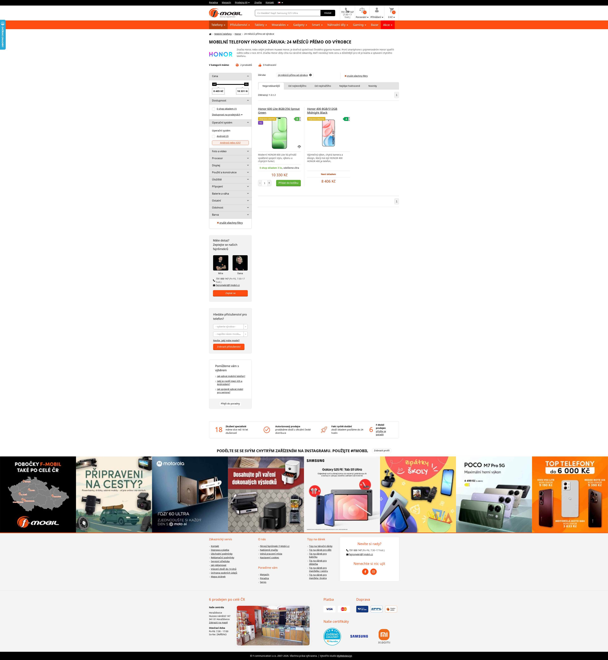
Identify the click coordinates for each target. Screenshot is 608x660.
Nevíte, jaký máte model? (226, 340)
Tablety (260, 25)
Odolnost (217, 207)
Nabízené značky (269, 549)
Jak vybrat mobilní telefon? (231, 376)
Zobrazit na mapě (218, 622)
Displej (216, 165)
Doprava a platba (220, 549)
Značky (258, 2)
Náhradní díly (336, 25)
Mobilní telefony (223, 33)
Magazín (226, 2)
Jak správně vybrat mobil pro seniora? (230, 391)
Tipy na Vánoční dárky (320, 546)
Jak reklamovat (218, 565)
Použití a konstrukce (224, 172)
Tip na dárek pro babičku (318, 555)
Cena (215, 76)
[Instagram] (373, 572)
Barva (215, 214)
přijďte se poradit (381, 433)
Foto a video (219, 151)
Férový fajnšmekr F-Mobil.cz (274, 546)
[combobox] (230, 326)
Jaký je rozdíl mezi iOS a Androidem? (229, 383)
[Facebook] (365, 572)
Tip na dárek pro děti (320, 549)
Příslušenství (239, 25)
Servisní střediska (220, 561)
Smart (316, 25)
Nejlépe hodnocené (349, 85)
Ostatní (216, 200)
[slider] (214, 84)
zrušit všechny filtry (231, 222)
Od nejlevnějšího (297, 85)
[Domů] (209, 34)
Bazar (374, 25)
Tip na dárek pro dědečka (318, 562)
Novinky (372, 85)
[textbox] (230, 326)
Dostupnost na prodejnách (226, 114)
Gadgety (299, 25)
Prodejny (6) (241, 2)
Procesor (217, 158)
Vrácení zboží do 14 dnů (223, 568)
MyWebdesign (344, 655)
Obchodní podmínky (221, 553)
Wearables (279, 25)
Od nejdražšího (323, 85)
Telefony (217, 25)
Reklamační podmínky (222, 557)
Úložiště (217, 179)
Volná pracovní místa (271, 553)
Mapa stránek (218, 576)
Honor (238, 33)
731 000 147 (230, 280)
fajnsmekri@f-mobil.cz (228, 285)
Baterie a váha (220, 193)
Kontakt (270, 2)
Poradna (213, 2)
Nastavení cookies (269, 557)
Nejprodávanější (271, 85)
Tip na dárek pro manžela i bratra (318, 576)
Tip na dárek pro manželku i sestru (318, 569)
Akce (386, 25)
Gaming (358, 25)
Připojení (217, 186)
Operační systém (222, 122)
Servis (263, 582)
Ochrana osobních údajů (224, 572)
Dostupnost (219, 100)
